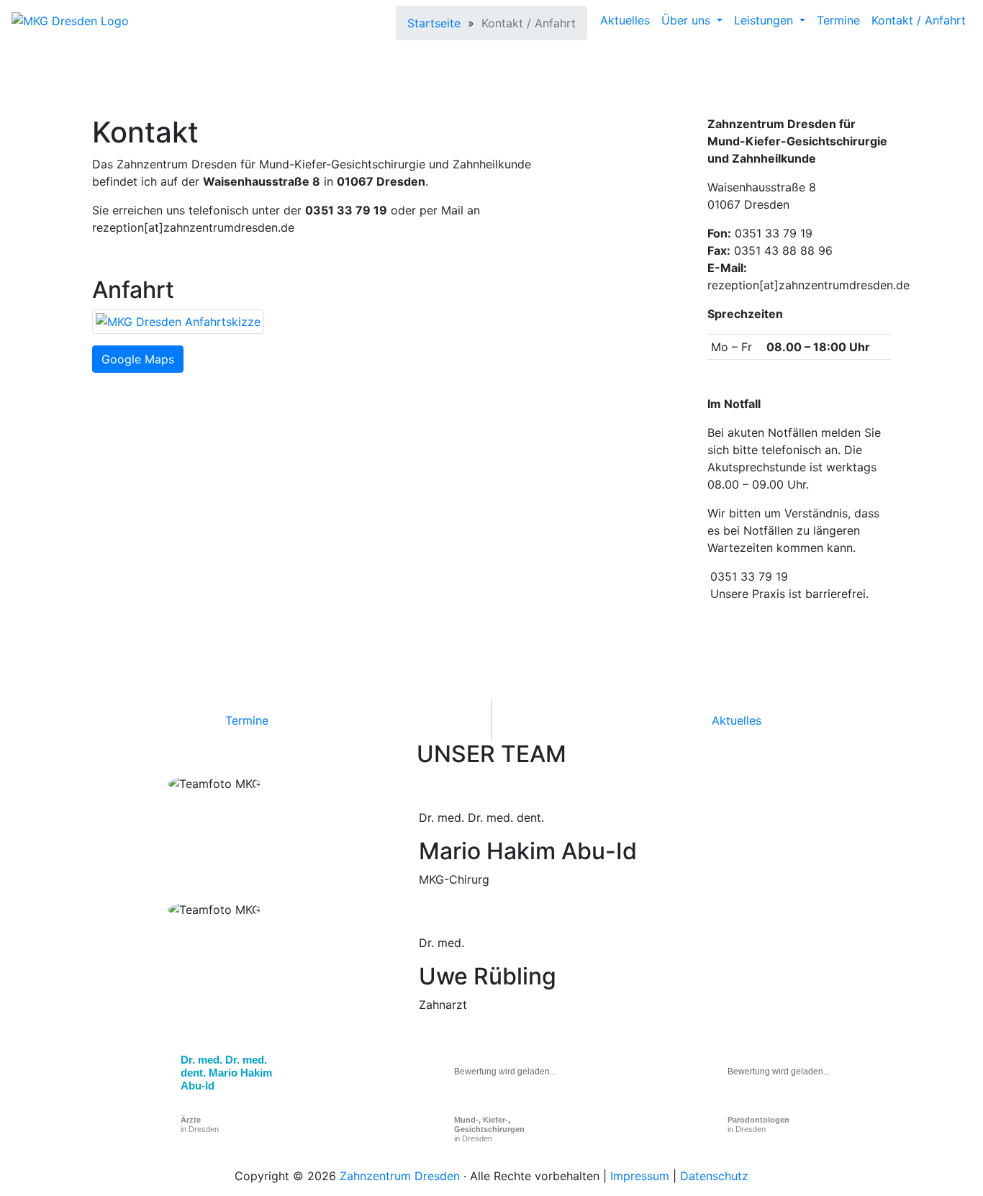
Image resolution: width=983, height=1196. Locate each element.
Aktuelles (625, 20)
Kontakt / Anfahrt (918, 20)
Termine (838, 20)
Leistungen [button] (765, 20)
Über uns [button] (687, 20)
